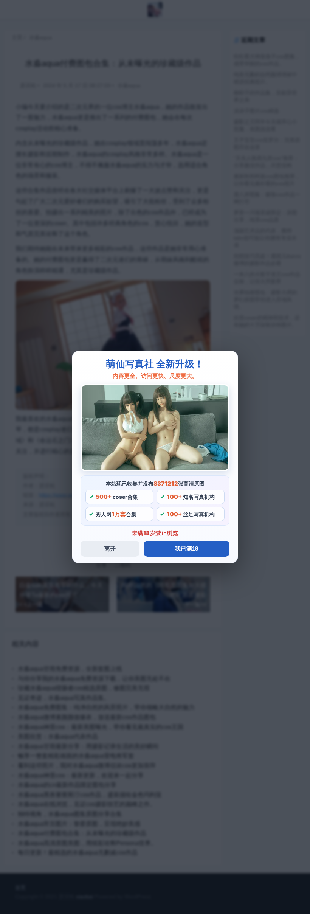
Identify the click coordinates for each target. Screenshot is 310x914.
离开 (110, 548)
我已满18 (186, 548)
